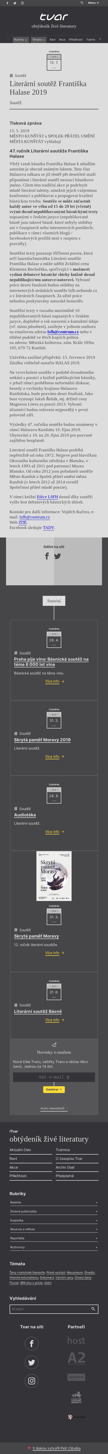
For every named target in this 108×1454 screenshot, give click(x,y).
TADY (48, 527)
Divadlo (89, 1272)
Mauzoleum (75, 1272)
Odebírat (52, 1089)
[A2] (76, 1359)
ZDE (23, 522)
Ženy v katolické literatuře (27, 1272)
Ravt (53, 39)
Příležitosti (76, 39)
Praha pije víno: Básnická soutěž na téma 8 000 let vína (51, 662)
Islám (47, 1283)
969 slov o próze (31, 1283)
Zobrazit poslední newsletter (53, 1099)
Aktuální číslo (20, 1150)
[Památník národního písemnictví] (76, 1398)
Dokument (47, 1277)
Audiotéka (25, 814)
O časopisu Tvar (69, 1158)
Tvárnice (91, 39)
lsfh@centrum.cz (35, 517)
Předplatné (65, 1176)
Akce (62, 39)
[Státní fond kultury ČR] (76, 1417)
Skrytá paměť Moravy (36, 936)
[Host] (76, 1341)
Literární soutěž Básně (38, 1011)
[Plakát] (54, 876)
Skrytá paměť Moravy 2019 (42, 739)
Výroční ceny (64, 1277)
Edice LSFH (47, 496)
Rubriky (19, 39)
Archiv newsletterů (52, 1108)
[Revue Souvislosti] (76, 1378)
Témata (37, 39)
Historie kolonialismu (24, 1277)
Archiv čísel (65, 1167)
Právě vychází (55, 1272)
